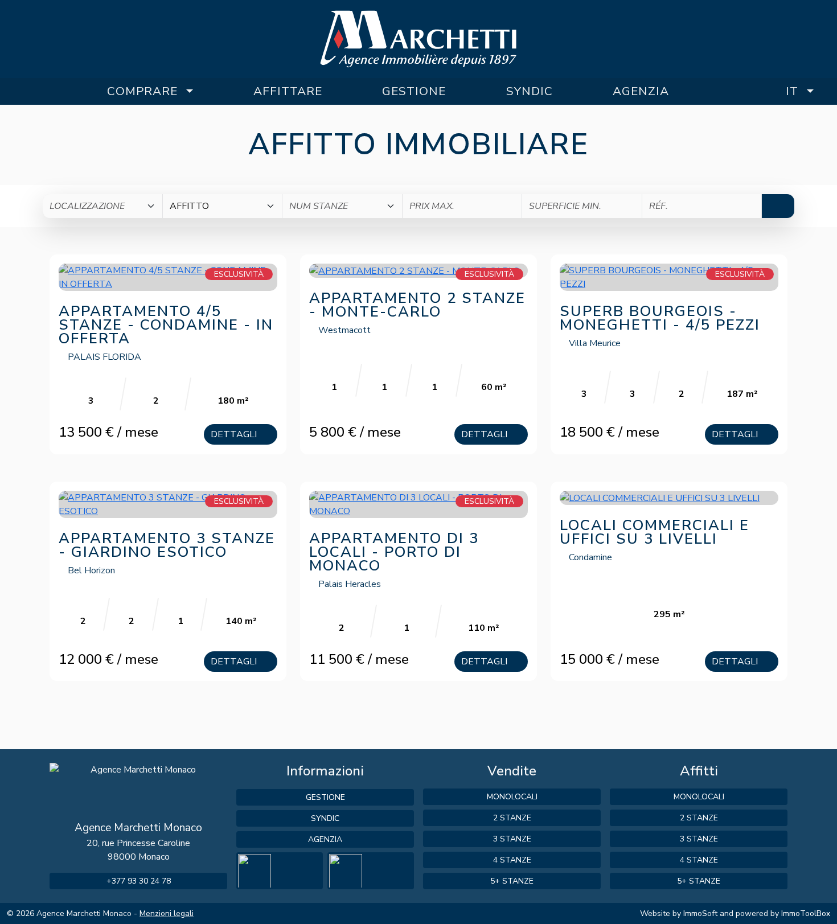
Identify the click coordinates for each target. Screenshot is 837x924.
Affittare (287, 91)
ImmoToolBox (805, 913)
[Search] (778, 206)
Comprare (142, 91)
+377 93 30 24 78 (138, 881)
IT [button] (792, 91)
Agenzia (641, 91)
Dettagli (235, 434)
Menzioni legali (167, 913)
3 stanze (512, 838)
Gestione (414, 91)
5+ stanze (512, 881)
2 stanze (512, 817)
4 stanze (512, 860)
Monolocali (512, 796)
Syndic (529, 91)
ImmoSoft (700, 913)
